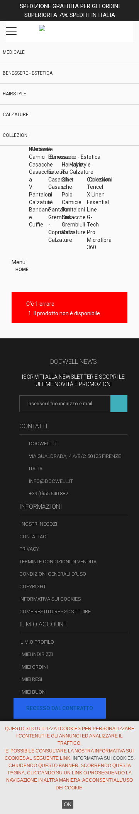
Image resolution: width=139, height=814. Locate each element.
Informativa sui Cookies (50, 599)
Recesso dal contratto (59, 708)
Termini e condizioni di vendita (58, 561)
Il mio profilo (36, 642)
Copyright (32, 586)
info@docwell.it (51, 481)
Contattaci (33, 536)
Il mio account (43, 624)
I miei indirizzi (36, 654)
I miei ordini (33, 667)
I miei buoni (33, 692)
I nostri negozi (38, 524)
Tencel (95, 187)
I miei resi (30, 679)
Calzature (16, 114)
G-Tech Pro (93, 224)
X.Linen (96, 194)
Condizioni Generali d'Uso (52, 574)
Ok (67, 804)
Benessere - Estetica (28, 73)
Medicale (14, 52)
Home (22, 269)
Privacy (29, 549)
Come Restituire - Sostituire (55, 611)
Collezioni (16, 135)
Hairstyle (14, 94)
